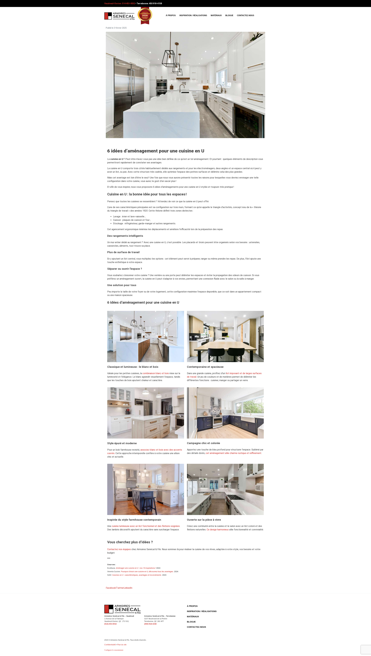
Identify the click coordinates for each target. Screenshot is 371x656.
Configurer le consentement (113, 650)
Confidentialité (110, 645)
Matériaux (216, 15)
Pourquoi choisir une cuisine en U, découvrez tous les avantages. (147, 571)
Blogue (229, 15)
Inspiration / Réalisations (193, 15)
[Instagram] (265, 3)
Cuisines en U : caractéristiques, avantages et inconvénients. (137, 575)
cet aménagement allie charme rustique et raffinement (233, 453)
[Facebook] (254, 3)
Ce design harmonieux (218, 529)
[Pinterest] (259, 3)
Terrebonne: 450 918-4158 (149, 3)
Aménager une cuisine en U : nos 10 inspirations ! (136, 568)
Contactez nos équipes (119, 549)
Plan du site (122, 645)
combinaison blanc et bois (155, 373)
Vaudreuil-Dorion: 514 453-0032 (119, 3)
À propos (171, 15)
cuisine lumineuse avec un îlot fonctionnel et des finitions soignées (146, 526)
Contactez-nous (245, 15)
